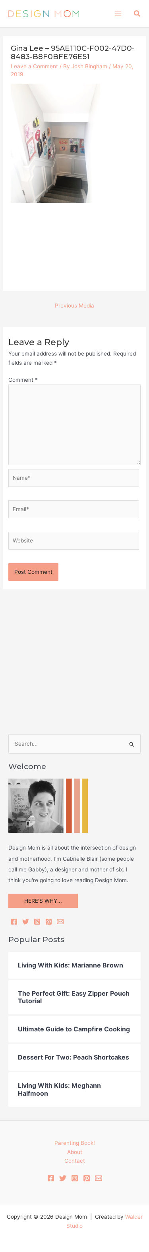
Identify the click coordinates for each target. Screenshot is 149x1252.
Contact (74, 1161)
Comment (23, 380)
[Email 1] (98, 1178)
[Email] (60, 921)
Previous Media (74, 305)
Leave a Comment (34, 66)
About (74, 1152)
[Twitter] (25, 921)
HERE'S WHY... (43, 901)
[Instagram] (37, 921)
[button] (137, 14)
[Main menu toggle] (118, 14)
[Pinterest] (48, 921)
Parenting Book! (74, 1143)
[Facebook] (14, 921)
